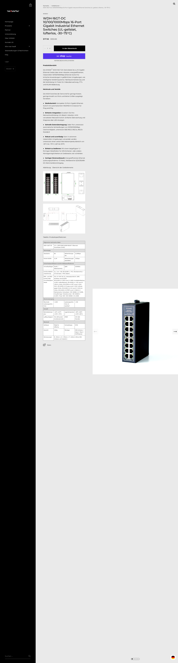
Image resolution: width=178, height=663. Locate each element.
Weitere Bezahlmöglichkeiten (64, 60)
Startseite (46, 6)
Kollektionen (55, 6)
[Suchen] (29, 656)
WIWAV (45, 13)
